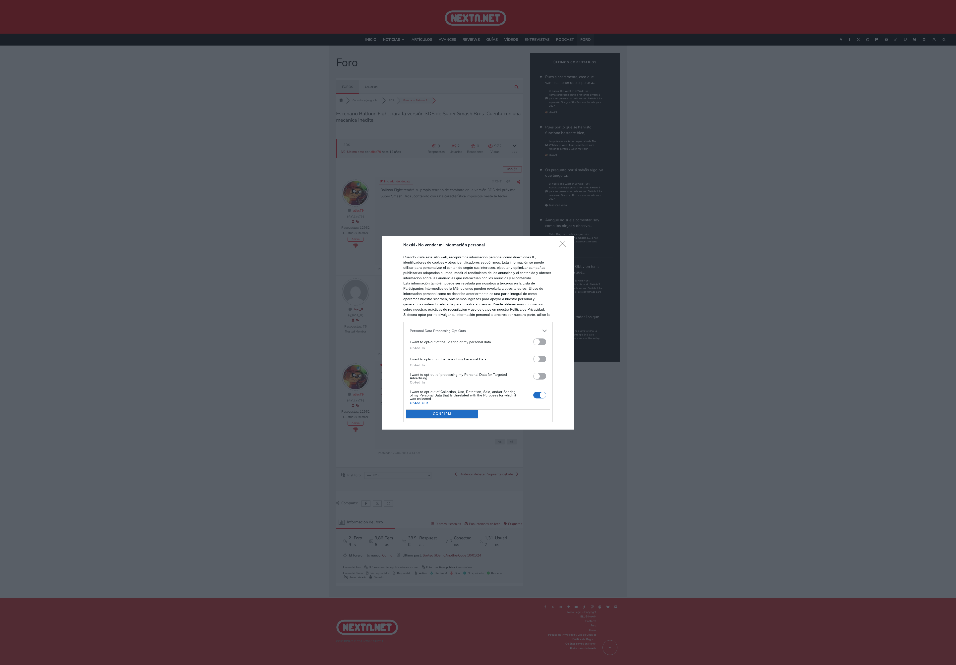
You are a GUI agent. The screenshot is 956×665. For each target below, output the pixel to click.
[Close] (564, 245)
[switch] (539, 341)
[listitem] (478, 330)
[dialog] (478, 333)
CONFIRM (442, 414)
